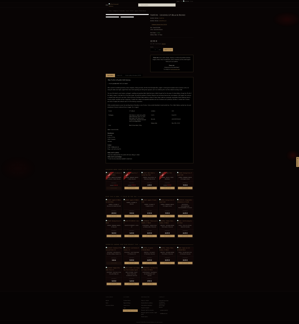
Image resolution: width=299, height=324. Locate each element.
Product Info (119, 75)
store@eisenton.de (163, 313)
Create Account (126, 305)
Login (124, 307)
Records (107, 300)
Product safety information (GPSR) (133, 75)
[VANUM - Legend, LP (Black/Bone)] (127, 14)
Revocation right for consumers (147, 310)
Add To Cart (168, 49)
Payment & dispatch (145, 307)
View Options (131, 188)
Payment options (144, 316)
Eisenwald (163, 21)
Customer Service (126, 300)
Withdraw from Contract (130, 310)
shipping (164, 44)
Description (110, 75)
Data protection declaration (146, 305)
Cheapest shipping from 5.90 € (159, 24)
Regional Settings (126, 303)
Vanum (161, 18)
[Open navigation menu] (107, 5)
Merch (107, 303)
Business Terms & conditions (147, 303)
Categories (115, 11)
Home (110, 11)
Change (191, 1)
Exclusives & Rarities (110, 305)
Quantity (151, 47)
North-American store (175, 69)
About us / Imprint (145, 300)
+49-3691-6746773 (164, 310)
